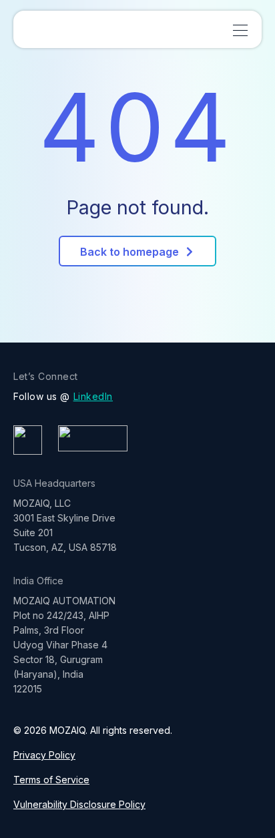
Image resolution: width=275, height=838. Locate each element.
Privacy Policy (44, 755)
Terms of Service (51, 779)
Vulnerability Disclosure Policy (79, 804)
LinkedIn (93, 396)
